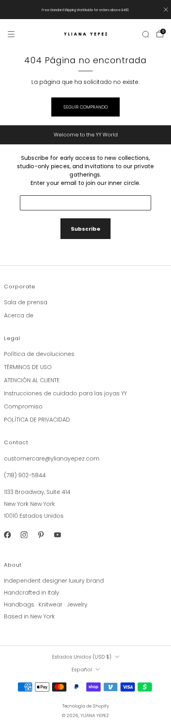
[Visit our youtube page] (57, 535)
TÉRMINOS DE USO (28, 367)
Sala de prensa (25, 302)
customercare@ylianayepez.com (51, 459)
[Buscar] (146, 34)
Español (82, 669)
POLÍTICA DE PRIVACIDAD (37, 420)
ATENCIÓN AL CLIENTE (32, 380)
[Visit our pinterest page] (40, 535)
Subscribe (85, 229)
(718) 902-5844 (25, 475)
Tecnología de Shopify (85, 706)
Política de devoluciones (39, 354)
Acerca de (18, 315)
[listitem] (85, 9)
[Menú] (11, 34)
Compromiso (23, 406)
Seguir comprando (85, 107)
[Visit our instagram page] (24, 535)
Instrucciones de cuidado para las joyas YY (65, 393)
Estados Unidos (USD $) (81, 656)
